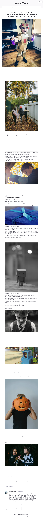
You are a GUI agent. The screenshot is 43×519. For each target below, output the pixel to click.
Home (6, 7)
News (8, 7)
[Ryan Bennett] (6, 492)
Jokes (32, 7)
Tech (22, 7)
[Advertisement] (21, 145)
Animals (20, 7)
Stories (17, 7)
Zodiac (30, 7)
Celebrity (11, 7)
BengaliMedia (21, 3)
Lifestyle (10, 486)
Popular (14, 7)
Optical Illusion (26, 7)
